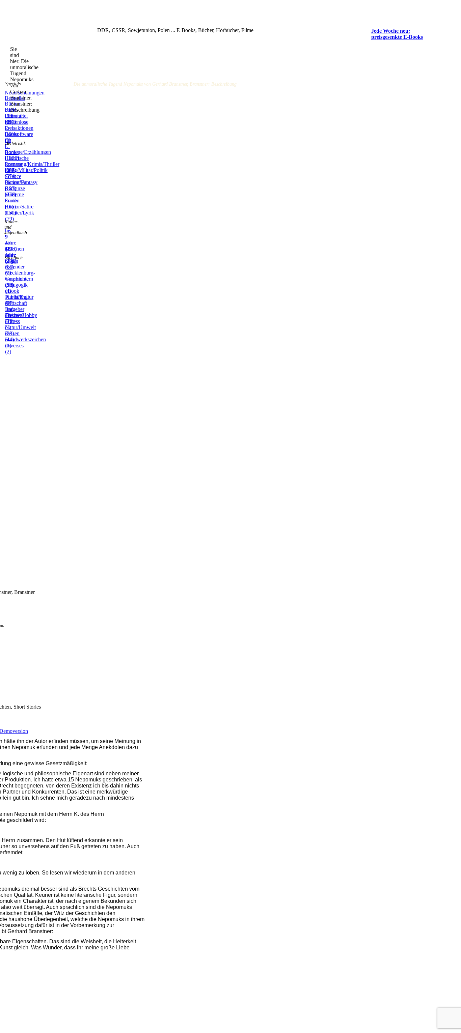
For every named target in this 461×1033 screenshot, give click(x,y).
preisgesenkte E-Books (397, 37)
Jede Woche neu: (390, 31)
